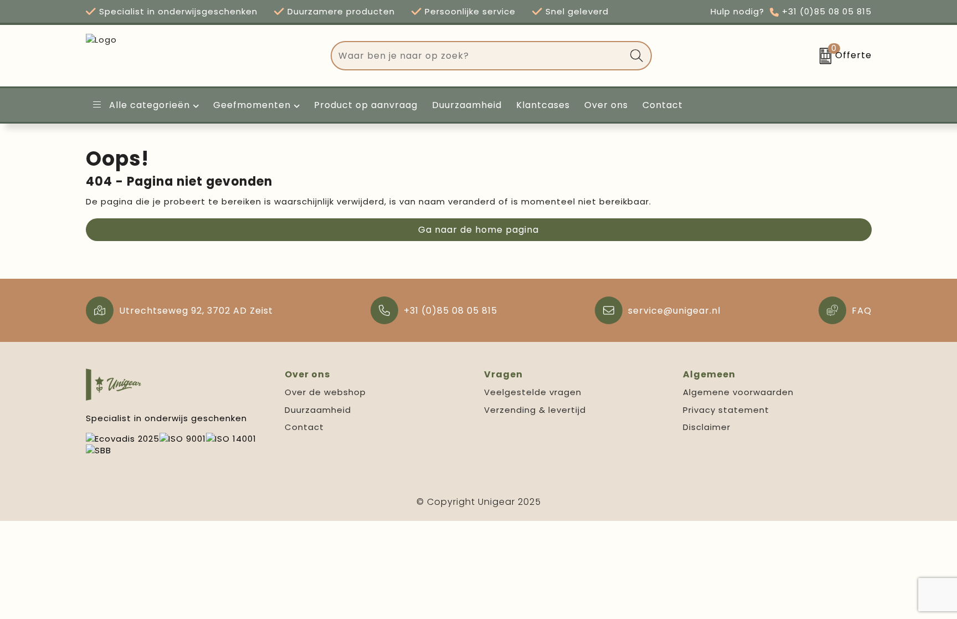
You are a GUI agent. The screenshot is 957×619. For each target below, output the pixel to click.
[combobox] (478, 55)
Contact (304, 427)
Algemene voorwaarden (738, 392)
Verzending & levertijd (535, 410)
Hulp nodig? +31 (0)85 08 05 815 (791, 11)
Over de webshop (325, 392)
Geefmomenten (252, 105)
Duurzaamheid (318, 410)
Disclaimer (706, 427)
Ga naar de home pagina (478, 229)
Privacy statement (726, 410)
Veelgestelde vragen (533, 392)
